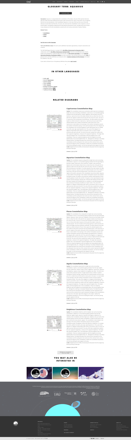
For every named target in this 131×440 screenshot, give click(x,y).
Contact (92, 429)
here (87, 55)
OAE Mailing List (93, 426)
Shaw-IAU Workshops (68, 426)
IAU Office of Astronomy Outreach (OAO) (60, 52)
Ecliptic (45, 34)
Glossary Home (65, 13)
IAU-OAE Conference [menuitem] (68, 424)
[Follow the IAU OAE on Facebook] (100, 1)
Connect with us (94, 422)
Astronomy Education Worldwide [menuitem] (44, 433)
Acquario (49, 85)
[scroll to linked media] (65, 64)
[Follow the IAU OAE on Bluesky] (102, 1)
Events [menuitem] (65, 1)
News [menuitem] (77, 1)
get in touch (73, 61)
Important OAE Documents (121, 429)
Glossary (39, 431)
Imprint (102, 438)
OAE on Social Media (94, 427)
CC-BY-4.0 (73, 151)
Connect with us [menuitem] (84, 1)
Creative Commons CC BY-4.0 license (75, 56)
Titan (46, 438)
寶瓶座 (54, 89)
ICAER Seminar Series (68, 427)
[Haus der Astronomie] (42, 393)
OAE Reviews (40, 432)
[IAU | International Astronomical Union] (55, 393)
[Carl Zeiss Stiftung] (82, 393)
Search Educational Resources (44, 423)
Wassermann (51, 80)
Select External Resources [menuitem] (43, 434)
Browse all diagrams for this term (65, 353)
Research (72, 1)
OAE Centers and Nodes (74, 53)
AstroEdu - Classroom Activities (44, 428)
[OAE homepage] (29, 1)
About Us (118, 422)
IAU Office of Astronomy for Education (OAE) (73, 50)
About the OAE (119, 424)
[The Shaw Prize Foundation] (93, 393)
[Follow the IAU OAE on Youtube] (104, 1)
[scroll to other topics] (65, 93)
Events (65, 422)
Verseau (49, 83)
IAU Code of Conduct (69, 432)
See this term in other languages (48, 42)
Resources (59, 1)
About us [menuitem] (93, 1)
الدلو (48, 78)
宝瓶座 (54, 88)
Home (53, 1)
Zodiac (44, 36)
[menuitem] (59, 1)
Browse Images (41, 427)
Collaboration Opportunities (95, 424)
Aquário (55, 86)
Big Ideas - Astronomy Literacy (44, 429)
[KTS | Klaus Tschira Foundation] (69, 393)
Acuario (49, 81)
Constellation (46, 33)
